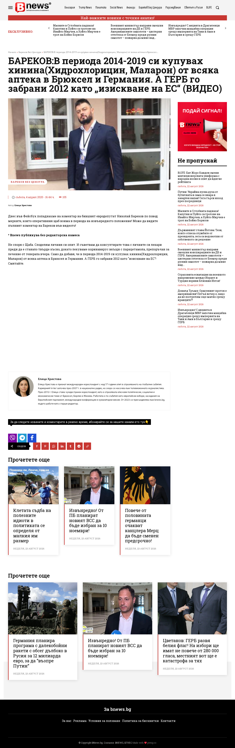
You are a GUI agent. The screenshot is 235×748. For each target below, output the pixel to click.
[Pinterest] (45, 446)
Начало (12, 52)
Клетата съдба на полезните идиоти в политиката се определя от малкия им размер (32, 526)
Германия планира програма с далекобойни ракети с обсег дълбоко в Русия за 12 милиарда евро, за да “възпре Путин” (40, 653)
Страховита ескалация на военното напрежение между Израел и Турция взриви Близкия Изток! (202, 278)
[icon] (12, 439)
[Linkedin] (62, 446)
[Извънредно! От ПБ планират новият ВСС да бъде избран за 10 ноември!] (89, 485)
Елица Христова (23, 205)
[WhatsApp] (53, 446)
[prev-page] (49, 28)
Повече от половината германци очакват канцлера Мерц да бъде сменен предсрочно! (142, 526)
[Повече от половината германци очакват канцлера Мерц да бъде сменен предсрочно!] (145, 485)
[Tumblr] (70, 446)
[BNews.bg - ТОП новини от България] (33, 7)
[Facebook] (36, 446)
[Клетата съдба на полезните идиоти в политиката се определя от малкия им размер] (33, 485)
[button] (217, 7)
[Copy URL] (87, 446)
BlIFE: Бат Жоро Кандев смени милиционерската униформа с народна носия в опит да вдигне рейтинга (200, 177)
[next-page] (225, 28)
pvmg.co (151, 742)
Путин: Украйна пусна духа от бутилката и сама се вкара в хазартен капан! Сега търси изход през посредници (200, 196)
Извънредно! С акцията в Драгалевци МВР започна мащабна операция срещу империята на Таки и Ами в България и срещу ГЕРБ (194, 30)
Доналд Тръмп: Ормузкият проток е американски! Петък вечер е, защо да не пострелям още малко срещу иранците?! (202, 295)
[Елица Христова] (23, 391)
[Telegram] (79, 446)
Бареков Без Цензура (30, 52)
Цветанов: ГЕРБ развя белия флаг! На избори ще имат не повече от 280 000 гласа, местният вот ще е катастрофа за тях (191, 650)
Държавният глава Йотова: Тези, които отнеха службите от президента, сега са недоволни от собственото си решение (200, 234)
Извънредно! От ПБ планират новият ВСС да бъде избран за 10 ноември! (88, 520)
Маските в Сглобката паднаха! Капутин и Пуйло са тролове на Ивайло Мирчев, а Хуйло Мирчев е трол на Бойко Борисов (76, 30)
